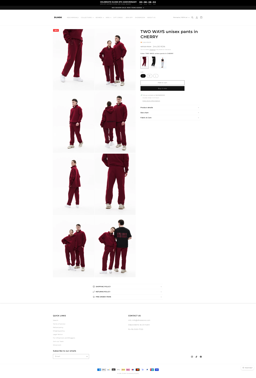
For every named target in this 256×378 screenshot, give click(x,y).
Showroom (57, 345)
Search (55, 320)
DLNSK (124, 373)
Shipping (152, 49)
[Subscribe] (86, 356)
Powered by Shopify (133, 373)
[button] (87, 17)
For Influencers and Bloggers (64, 338)
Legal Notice (57, 334)
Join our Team (58, 341)
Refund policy (58, 327)
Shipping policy (59, 331)
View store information (151, 101)
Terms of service (59, 324)
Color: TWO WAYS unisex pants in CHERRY (156, 53)
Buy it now (162, 88)
